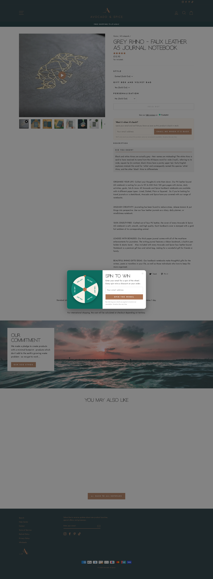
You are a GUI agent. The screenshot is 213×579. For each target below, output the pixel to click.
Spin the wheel (124, 297)
